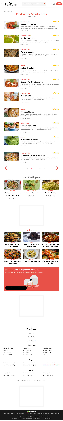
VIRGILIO (8, 413)
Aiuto (47, 416)
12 (44, 168)
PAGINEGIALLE (14, 413)
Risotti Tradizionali (27, 350)
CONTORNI (23, 65)
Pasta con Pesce (7, 352)
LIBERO (4, 413)
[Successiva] (57, 168)
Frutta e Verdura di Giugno (9, 365)
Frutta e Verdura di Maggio (9, 362)
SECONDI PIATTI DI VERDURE (26, 35)
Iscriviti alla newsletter (16, 288)
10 (35, 168)
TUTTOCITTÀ (39, 413)
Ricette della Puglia (48, 373)
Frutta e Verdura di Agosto (29, 365)
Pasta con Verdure (7, 354)
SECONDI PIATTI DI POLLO (50, 242)
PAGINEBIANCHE (33, 413)
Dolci (44, 354)
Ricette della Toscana (48, 375)
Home (5, 11)
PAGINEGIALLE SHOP (21, 413)
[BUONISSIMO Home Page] (11, 4)
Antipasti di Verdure (8, 348)
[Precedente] (6, 168)
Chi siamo (17, 416)
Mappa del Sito (37, 380)
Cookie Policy (32, 416)
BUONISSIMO (57, 413)
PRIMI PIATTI (23, 109)
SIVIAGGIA (47, 413)
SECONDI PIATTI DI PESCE (25, 21)
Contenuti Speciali (21, 380)
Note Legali (22, 416)
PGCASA (27, 413)
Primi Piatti (6, 350)
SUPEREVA (31, 414)
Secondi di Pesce (47, 348)
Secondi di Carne (47, 350)
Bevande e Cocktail (47, 352)
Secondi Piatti (26, 352)
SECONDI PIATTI (50, 190)
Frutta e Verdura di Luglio (29, 362)
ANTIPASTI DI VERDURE (25, 123)
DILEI (43, 413)
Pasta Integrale (26, 348)
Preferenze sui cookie (41, 416)
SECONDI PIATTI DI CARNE (25, 49)
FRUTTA (31, 242)
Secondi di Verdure (27, 354)
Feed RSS (44, 380)
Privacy (27, 416)
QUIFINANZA (52, 413)
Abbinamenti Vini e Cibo (9, 375)
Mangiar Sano (6, 373)
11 (39, 168)
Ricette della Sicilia (28, 375)
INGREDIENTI (9, 11)
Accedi (59, 3)
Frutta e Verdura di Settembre (50, 362)
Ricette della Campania (28, 373)
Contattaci (29, 380)
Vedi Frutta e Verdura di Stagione (51, 365)
